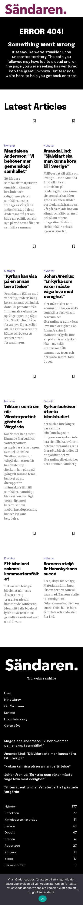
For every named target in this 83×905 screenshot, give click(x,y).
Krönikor (9, 558)
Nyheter (9, 145)
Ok (42, 898)
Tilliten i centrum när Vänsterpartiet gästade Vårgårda (21, 417)
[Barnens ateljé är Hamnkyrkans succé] (61, 540)
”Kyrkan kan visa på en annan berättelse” (20, 281)
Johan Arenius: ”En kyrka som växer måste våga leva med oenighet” (59, 286)
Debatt (48, 401)
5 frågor (9, 271)
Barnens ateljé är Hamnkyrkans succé (60, 569)
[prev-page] (7, 631)
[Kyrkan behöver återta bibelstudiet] (61, 383)
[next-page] (76, 631)
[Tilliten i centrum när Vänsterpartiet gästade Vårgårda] (21, 383)
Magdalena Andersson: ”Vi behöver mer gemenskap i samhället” (19, 161)
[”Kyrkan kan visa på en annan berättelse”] (21, 253)
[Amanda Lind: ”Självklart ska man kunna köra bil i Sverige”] (61, 128)
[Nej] (78, 889)
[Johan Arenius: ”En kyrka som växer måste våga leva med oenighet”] (61, 253)
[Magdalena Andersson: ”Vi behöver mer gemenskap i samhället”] (21, 128)
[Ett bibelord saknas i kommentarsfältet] (21, 540)
